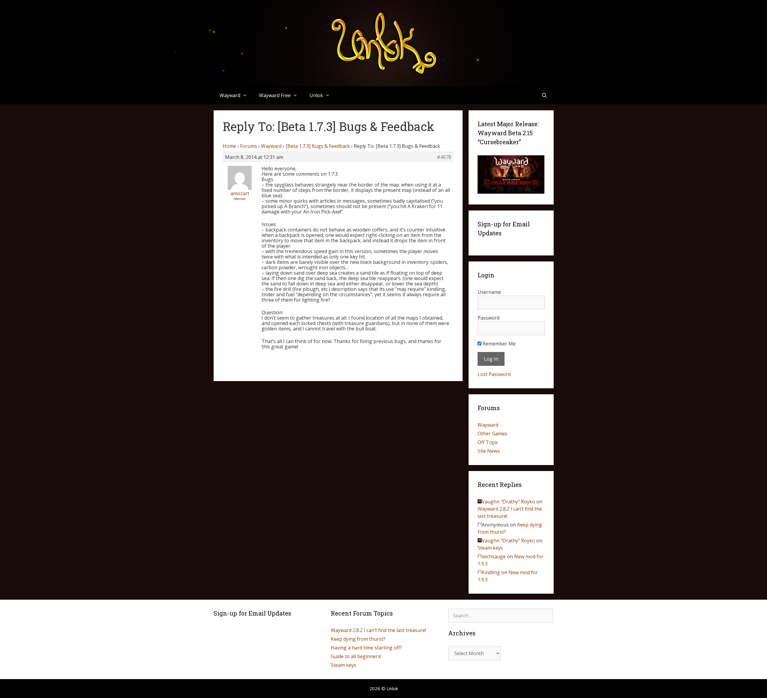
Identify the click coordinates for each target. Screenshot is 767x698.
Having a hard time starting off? (366, 647)
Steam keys (490, 547)
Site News (489, 451)
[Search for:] (501, 615)
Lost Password (494, 374)
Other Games (492, 433)
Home (229, 146)
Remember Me (498, 343)
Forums (248, 146)
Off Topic (488, 442)
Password (488, 318)
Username (489, 292)
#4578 (444, 157)
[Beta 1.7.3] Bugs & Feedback (318, 146)
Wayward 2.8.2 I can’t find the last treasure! (378, 630)
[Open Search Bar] (544, 95)
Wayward (271, 146)
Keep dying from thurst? (358, 639)
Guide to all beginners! (356, 656)
